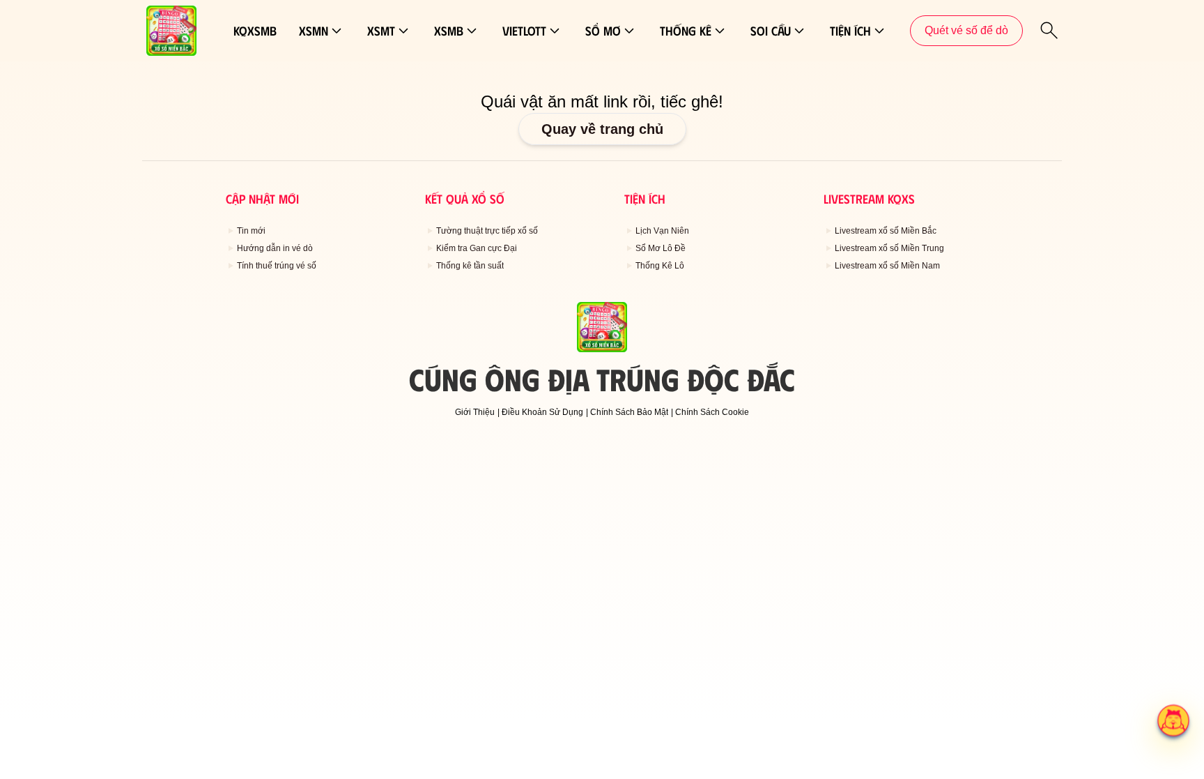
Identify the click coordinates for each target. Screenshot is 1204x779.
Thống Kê (685, 30)
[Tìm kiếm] (1049, 30)
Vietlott (524, 30)
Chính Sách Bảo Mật (629, 412)
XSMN (313, 30)
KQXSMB (255, 30)
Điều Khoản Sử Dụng (542, 412)
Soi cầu (770, 30)
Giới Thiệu (475, 412)
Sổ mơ (603, 30)
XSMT (381, 30)
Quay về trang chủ (602, 129)
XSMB (448, 30)
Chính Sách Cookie (712, 412)
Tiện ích (850, 30)
